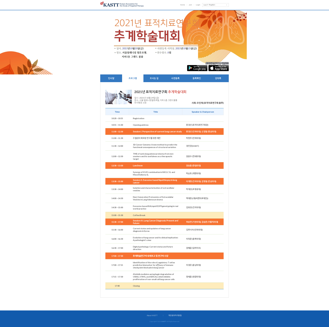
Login (198, 5)
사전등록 (175, 78)
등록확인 (197, 78)
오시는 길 (154, 78)
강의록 (218, 78)
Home (182, 5)
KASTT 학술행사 (209, 5)
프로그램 (133, 78)
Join (190, 5)
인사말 (111, 78)
